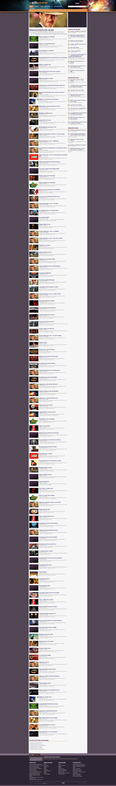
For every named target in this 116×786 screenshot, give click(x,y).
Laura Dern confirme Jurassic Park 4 (46, 314)
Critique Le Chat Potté (76, 768)
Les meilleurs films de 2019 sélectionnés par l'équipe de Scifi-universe (78, 113)
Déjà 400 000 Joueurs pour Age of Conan (47, 127)
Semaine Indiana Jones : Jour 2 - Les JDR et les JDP (50, 294)
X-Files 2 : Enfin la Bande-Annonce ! (46, 516)
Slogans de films (64, 11)
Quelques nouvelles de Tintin (45, 474)
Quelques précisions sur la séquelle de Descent (49, 690)
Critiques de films (32, 9)
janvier (37, 33)
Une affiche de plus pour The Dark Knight (48, 377)
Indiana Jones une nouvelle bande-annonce (48, 530)
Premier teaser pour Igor (44, 509)
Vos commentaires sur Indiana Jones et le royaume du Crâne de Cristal (53, 148)
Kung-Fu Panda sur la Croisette (46, 405)
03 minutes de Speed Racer (45, 648)
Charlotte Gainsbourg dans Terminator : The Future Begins (52, 134)
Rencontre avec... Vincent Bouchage (46, 349)
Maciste (45, 771)
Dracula (45, 764)
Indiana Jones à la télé (44, 662)
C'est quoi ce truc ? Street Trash (77, 90)
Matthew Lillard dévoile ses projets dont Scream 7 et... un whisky (77, 149)
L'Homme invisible (47, 774)
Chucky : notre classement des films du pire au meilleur (78, 101)
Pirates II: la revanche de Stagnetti (63, 772)
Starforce (59, 767)
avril (44, 33)
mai (45, 33)
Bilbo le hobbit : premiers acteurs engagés (48, 717)
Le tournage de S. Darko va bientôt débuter (48, 523)
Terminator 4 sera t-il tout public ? (46, 641)
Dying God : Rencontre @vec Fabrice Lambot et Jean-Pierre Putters (51, 93)
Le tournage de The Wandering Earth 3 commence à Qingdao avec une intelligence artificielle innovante (77, 55)
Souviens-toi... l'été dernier (62, 770)
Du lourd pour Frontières (44, 578)
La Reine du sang (61, 768)
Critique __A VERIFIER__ (77, 775)
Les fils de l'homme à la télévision (46, 50)
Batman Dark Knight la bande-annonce (47, 669)
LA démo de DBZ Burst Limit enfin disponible (48, 391)
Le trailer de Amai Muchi (75, 51)
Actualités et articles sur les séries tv (36, 748)
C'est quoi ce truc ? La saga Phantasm (78, 108)
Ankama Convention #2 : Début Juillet (47, 182)
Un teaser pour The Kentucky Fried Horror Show (49, 196)
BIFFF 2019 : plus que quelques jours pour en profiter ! (77, 118)
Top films (64, 9)
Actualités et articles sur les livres (35, 742)
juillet (49, 33)
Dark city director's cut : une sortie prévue (48, 731)
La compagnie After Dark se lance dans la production (50, 558)
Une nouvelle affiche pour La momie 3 (47, 724)
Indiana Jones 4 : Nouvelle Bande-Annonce (48, 711)
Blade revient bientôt (74, 47)
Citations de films (44, 11)
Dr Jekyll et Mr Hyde (47, 770)
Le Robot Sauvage (61, 774)
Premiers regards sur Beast (45, 683)
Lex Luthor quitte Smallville (45, 655)
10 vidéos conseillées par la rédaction (78, 31)
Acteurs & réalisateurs (80, 9)
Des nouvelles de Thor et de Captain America (49, 210)
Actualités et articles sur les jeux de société (37, 749)
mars (42, 33)
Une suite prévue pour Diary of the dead (47, 446)
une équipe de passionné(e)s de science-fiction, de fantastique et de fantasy (36, 758)
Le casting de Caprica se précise (46, 551)
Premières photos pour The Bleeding (47, 175)
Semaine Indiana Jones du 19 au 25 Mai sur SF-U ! (49, 370)
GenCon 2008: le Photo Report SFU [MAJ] (47, 627)
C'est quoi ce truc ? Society (75, 105)
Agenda (68, 11)
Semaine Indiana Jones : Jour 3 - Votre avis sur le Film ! (51, 238)
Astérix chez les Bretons (62, 769)
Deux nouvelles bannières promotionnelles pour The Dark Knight (53, 57)
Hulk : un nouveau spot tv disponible (47, 36)
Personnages (32, 11)
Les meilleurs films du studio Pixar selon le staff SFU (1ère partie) (78, 122)
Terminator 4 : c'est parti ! (44, 245)
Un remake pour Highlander (45, 273)
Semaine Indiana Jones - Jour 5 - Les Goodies (48, 203)
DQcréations (44, 783)
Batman (45, 768)
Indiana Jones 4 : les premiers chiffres (47, 259)
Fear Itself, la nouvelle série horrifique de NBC (49, 168)
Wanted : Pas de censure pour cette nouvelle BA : (49, 189)
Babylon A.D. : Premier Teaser (45, 697)
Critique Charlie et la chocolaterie (78, 764)
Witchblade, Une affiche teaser (46, 113)
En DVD (61, 9)
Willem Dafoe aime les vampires (46, 78)
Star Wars (45, 772)
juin (47, 33)
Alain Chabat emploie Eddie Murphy (46, 280)
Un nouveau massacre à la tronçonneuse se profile (50, 460)
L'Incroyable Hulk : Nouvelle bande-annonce (48, 704)
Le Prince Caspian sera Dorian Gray (46, 328)
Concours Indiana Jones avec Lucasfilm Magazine (49, 266)
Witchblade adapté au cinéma (45, 467)
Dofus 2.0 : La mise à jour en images (47, 495)
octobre (58, 33)
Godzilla (45, 767)
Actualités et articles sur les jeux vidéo (36, 744)
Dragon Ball (46, 769)
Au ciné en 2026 (51, 9)
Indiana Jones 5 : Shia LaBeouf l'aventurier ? (48, 384)
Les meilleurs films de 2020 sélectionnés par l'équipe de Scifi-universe (78, 86)
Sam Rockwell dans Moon (44, 585)
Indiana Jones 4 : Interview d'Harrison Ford (48, 398)
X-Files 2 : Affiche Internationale (46, 599)
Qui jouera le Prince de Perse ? (45, 252)
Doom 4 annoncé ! (43, 572)
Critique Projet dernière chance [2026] (79, 765)
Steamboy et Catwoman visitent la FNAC (77, 71)
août (51, 33)
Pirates (59, 764)
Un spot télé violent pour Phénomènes (47, 307)
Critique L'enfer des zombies (77, 776)
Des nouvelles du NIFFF (44, 217)
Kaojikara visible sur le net (45, 224)
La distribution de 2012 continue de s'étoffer (48, 287)
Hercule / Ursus (46, 766)
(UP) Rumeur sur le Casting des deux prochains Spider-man (52, 85)
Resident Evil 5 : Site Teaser (45, 120)
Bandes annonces (45, 9)
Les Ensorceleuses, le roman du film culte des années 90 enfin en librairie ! (78, 134)
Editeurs (74, 9)
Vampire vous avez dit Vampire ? (76, 40)
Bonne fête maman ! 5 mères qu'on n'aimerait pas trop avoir (77, 95)
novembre (61, 33)
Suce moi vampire (61, 771)
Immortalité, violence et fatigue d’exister (77, 80)
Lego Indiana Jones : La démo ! (45, 453)
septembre (54, 33)
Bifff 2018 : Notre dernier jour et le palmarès (77, 62)
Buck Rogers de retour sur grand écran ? (48, 544)
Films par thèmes (70, 9)
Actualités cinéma (39, 9)
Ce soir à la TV (57, 9)
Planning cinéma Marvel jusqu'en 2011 (47, 613)
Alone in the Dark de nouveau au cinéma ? (48, 606)
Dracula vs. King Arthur (44, 481)
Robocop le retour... (43, 342)
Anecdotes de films (50, 11)
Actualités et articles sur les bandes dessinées (38, 745)
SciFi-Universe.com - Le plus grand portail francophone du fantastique (38, 3)
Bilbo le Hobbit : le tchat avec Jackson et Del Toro (49, 106)
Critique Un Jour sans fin (77, 770)
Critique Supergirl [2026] (77, 774)
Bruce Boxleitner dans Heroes (45, 565)
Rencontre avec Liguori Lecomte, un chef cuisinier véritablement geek (77, 35)
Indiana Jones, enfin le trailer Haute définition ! (49, 676)
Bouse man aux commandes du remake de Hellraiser (50, 620)
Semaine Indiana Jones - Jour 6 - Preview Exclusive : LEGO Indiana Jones (53, 155)
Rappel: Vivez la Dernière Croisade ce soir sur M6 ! (50, 502)
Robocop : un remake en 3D (45, 64)
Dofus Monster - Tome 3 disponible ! (47, 419)
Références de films (57, 11)
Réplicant (59, 766)
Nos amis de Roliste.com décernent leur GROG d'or (50, 440)
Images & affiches (37, 11)
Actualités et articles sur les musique (36, 746)
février (39, 33)
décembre (65, 33)
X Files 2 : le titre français (44, 426)
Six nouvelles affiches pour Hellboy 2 (47, 301)
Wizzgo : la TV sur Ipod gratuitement (47, 43)
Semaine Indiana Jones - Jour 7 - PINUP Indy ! (48, 141)
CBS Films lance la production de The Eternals (49, 433)
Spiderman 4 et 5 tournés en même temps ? (48, 356)
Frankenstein (46, 765)
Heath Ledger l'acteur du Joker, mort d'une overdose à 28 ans (77, 66)
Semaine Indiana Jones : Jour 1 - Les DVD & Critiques (50, 335)
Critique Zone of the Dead (77, 769)
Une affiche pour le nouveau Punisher (47, 363)
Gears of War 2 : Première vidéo (46, 488)
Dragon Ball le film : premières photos (47, 412)
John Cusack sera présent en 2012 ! (46, 321)
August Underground (61, 765)
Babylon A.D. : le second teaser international (48, 99)
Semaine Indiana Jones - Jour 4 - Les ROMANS (49, 231)
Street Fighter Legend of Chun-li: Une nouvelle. (49, 592)
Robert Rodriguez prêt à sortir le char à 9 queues (49, 71)
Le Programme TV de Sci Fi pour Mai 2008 (48, 537)
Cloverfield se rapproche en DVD (46, 634)
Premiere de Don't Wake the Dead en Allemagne (49, 162)
